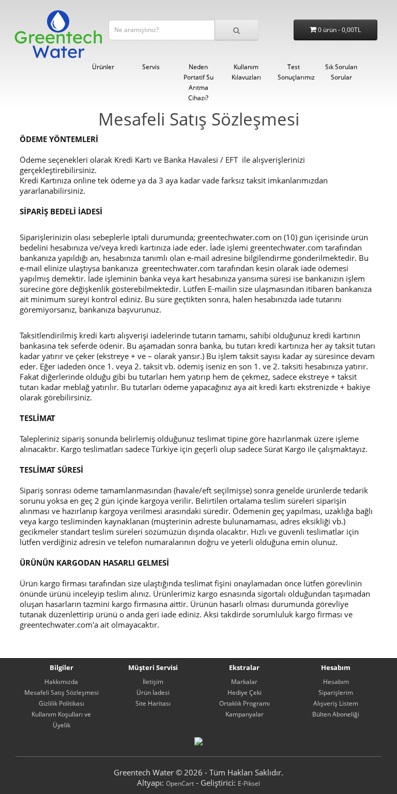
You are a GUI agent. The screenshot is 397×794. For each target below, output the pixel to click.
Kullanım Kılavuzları (246, 72)
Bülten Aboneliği (335, 714)
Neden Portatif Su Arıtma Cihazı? (198, 82)
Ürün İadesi (153, 692)
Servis (151, 67)
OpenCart (180, 783)
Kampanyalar (244, 714)
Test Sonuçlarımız (296, 72)
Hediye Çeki (244, 692)
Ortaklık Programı (244, 703)
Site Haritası (153, 703)
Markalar (244, 681)
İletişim (153, 681)
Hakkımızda (61, 681)
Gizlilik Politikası (61, 703)
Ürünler (103, 67)
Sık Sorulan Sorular (341, 72)
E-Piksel (249, 783)
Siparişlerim (335, 692)
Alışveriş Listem (335, 703)
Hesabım (336, 681)
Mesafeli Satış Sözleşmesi (61, 692)
